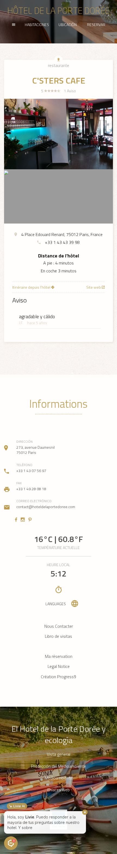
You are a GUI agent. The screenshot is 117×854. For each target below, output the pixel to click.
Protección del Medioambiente (58, 766)
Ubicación (68, 24)
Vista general (58, 754)
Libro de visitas (58, 636)
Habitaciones (37, 24)
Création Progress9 (58, 676)
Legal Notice (59, 666)
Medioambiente (59, 778)
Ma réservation (58, 656)
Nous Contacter (58, 626)
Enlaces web (58, 790)
